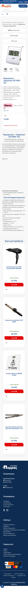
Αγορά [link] (13, 285)
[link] (2, 586)
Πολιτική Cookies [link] (18, 574)
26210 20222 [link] (8, 482)
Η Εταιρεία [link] (6, 501)
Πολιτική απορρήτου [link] (8, 575)
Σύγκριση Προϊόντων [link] (9, 524)
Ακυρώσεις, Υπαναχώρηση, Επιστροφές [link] (14, 530)
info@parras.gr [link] (9, 487)
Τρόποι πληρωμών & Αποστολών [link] (12, 554)
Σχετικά (14, 41)
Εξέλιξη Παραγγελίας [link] (9, 528)
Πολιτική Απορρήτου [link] (9, 533)
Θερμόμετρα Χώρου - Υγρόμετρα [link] (10, 24)
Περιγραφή (14, 35)
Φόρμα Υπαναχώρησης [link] (9, 535)
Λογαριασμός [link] (7, 552)
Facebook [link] (20, 2)
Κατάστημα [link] (9, 22)
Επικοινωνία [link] (6, 506)
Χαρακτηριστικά (14, 30)
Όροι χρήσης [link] (7, 574)
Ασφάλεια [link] (6, 526)
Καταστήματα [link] (7, 503)
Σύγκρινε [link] (6, 289)
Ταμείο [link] (5, 551)
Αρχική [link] (4, 22)
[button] (23, 46)
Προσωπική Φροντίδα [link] (18, 22)
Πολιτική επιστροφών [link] (9, 556)
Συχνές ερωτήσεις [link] (8, 504)
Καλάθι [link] (5, 549)
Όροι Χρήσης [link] (7, 532)
